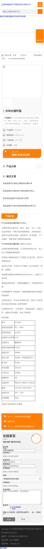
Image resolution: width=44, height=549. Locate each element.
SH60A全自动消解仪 (22, 417)
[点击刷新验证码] (15, 508)
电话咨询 (40, 40)
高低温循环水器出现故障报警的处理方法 (19, 206)
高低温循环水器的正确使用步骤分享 (17, 183)
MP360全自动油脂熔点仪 (24, 426)
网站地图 (3, 548)
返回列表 (11, 422)
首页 (14, 55)
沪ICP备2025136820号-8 (18, 536)
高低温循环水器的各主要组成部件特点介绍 (20, 191)
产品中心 (23, 55)
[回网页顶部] (40, 31)
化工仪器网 (14, 540)
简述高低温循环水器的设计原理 (15, 198)
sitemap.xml (15, 544)
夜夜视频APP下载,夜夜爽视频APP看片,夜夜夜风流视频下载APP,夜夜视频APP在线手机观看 (22, 15)
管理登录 (4, 544)
